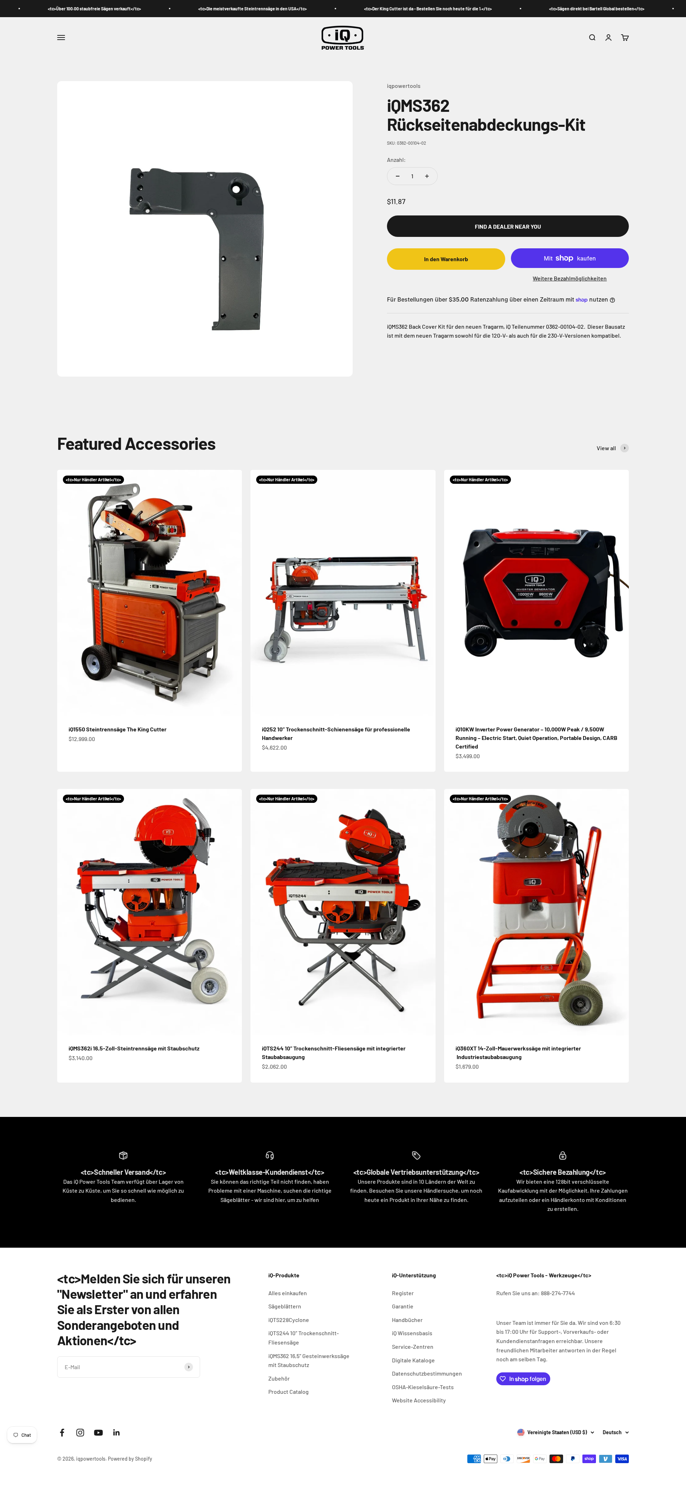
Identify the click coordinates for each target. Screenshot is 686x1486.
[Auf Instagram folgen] (80, 1432)
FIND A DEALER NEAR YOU (508, 226)
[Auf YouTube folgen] (98, 1432)
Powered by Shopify (130, 1459)
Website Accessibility (419, 1400)
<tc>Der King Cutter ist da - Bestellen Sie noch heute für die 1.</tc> (370, 8)
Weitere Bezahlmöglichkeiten (570, 278)
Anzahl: (396, 159)
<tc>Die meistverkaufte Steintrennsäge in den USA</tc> (194, 8)
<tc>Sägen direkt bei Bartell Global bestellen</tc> (538, 8)
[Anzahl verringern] (397, 176)
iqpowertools (404, 85)
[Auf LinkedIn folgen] (116, 1432)
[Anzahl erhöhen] (427, 176)
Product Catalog (288, 1391)
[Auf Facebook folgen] (62, 1432)
